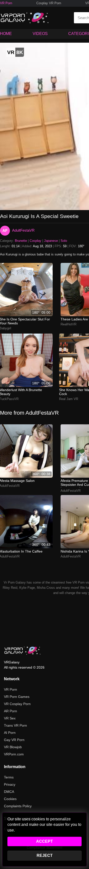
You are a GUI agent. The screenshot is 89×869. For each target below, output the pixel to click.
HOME (6, 33)
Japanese (51, 241)
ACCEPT (44, 841)
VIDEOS (40, 33)
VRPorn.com (14, 754)
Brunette (21, 241)
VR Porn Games (16, 697)
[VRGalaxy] (22, 650)
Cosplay (35, 241)
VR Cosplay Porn (17, 704)
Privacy (9, 784)
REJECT (45, 855)
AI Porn (10, 733)
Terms (9, 777)
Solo (64, 241)
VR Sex (10, 718)
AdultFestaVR (23, 230)
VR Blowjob (13, 747)
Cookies (10, 799)
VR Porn (6, 3)
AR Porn (10, 711)
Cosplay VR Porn (48, 3)
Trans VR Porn (15, 725)
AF (4, 230)
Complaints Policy (18, 806)
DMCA (9, 792)
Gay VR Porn (14, 740)
